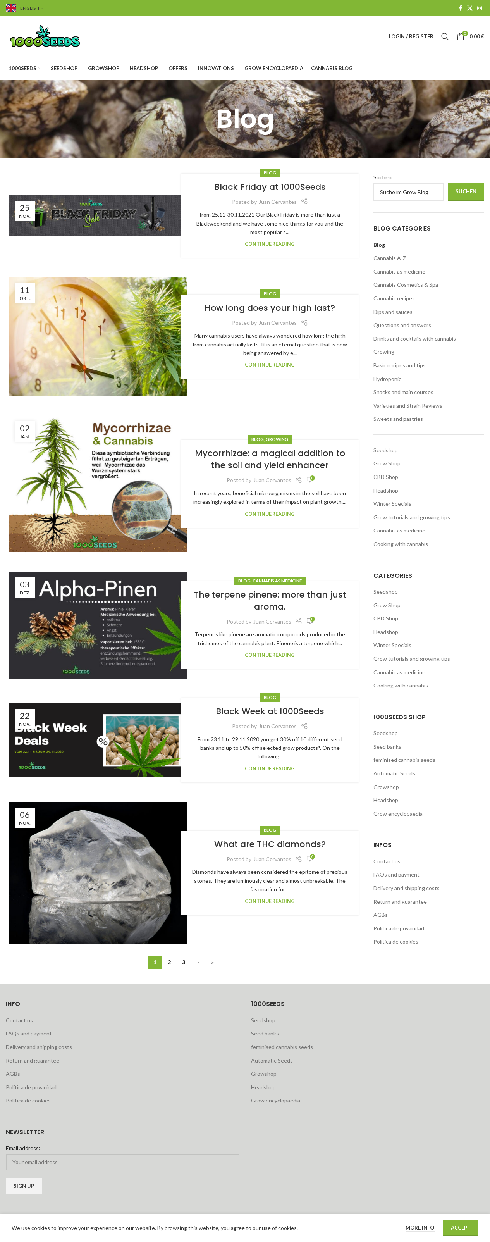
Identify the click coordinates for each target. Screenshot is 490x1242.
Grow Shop (387, 463)
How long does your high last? (270, 308)
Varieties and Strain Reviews (407, 405)
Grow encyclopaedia (398, 813)
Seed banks (387, 746)
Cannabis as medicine (277, 580)
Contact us (387, 861)
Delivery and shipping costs (406, 888)
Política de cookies (395, 941)
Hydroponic (387, 379)
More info (420, 1228)
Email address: (23, 1148)
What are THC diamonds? (270, 844)
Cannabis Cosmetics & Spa (405, 284)
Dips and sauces (393, 311)
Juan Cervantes (278, 201)
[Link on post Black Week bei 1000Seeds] (98, 740)
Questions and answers (402, 325)
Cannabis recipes (394, 298)
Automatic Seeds (394, 773)
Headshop (385, 490)
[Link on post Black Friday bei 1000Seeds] (98, 215)
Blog (270, 172)
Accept (461, 1228)
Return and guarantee (400, 901)
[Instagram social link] (479, 8)
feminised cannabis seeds (404, 759)
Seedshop (385, 450)
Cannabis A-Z (389, 258)
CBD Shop (385, 477)
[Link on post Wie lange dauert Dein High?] (98, 336)
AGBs (380, 914)
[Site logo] (54, 36)
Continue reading (270, 244)
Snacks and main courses (403, 392)
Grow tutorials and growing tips (411, 517)
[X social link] (470, 8)
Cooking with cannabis (400, 544)
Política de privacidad (398, 928)
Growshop (386, 787)
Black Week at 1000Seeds (270, 711)
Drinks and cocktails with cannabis (414, 338)
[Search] (445, 36)
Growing (277, 439)
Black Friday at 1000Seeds (270, 187)
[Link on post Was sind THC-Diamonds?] (98, 873)
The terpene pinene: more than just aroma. (270, 601)
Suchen (382, 177)
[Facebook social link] (460, 8)
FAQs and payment (396, 874)
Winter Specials (392, 503)
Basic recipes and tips (399, 365)
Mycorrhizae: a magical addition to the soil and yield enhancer (270, 459)
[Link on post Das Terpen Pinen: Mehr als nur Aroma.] (98, 625)
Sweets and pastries (398, 418)
